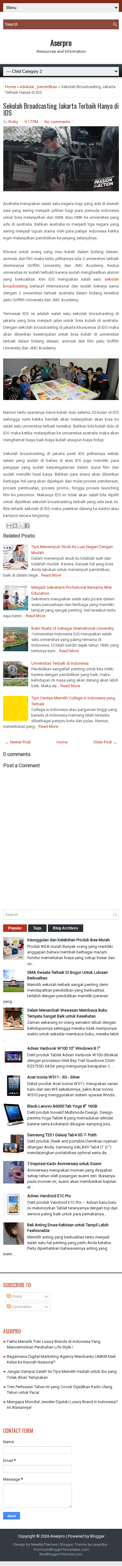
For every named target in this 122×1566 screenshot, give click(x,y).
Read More (51, 575)
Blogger (97, 1536)
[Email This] (9, 526)
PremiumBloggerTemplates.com (61, 1550)
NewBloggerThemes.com (61, 1554)
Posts (16, 1296)
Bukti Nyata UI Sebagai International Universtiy (72, 628)
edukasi (27, 86)
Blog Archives (65, 928)
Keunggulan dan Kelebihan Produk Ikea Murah (68, 940)
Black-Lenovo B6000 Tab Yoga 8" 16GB (62, 1106)
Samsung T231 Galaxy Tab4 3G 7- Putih (62, 1135)
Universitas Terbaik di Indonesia (60, 663)
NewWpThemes (44, 1545)
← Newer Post (18, 742)
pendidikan (47, 86)
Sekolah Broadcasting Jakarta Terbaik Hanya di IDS (61, 109)
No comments (57, 121)
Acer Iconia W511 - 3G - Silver (53, 1077)
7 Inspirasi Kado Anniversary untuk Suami (64, 1163)
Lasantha (99, 1545)
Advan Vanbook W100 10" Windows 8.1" (63, 1048)
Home (10, 86)
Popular (15, 928)
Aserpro (61, 42)
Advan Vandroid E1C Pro (49, 1195)
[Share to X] (21, 526)
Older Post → (105, 742)
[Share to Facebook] (27, 526)
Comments (21, 1306)
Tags (37, 928)
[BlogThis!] (15, 526)
